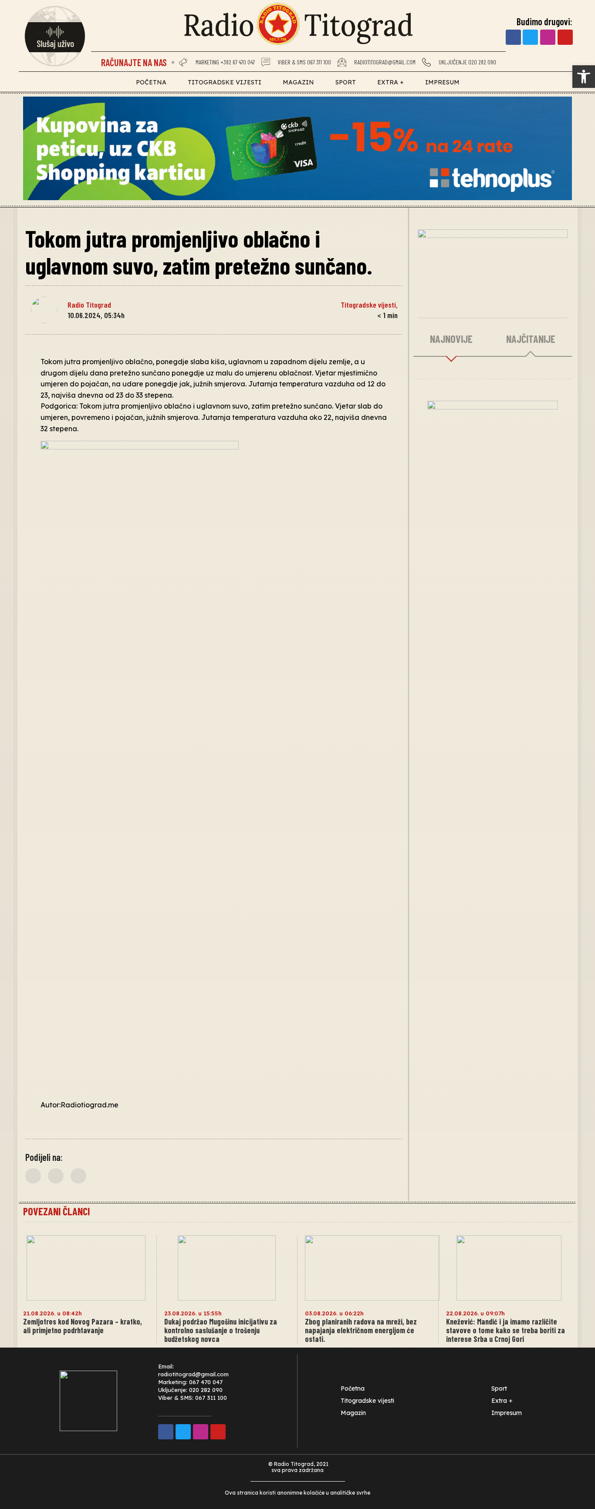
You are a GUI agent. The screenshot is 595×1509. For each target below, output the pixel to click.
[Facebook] (513, 37)
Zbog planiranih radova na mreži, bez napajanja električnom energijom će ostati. (361, 1330)
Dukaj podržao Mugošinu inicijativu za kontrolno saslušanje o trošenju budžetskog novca (220, 1330)
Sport (345, 82)
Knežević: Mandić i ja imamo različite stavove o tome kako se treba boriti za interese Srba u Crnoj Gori (505, 1330)
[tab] (451, 339)
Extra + (390, 82)
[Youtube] (565, 37)
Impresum (442, 82)
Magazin (298, 82)
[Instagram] (547, 37)
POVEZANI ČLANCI (56, 1211)
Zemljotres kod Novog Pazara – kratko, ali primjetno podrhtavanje (82, 1326)
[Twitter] (530, 37)
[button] (33, 1176)
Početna (151, 82)
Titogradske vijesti (224, 82)
